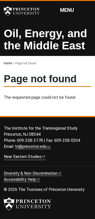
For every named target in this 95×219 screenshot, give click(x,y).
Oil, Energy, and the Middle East (45, 39)
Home (8, 63)
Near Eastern (23, 156)
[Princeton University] (24, 11)
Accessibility (20, 179)
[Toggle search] (88, 10)
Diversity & (31, 173)
